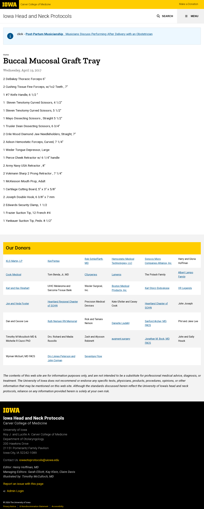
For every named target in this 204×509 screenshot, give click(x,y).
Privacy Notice (9, 506)
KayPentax (54, 261)
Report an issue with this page (23, 484)
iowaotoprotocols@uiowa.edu (39, 460)
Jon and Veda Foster (17, 303)
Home (6, 55)
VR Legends (185, 288)
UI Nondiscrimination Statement (33, 506)
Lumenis (116, 274)
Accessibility (57, 506)
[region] (102, 303)
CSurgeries (91, 274)
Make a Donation (188, 4)
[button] (165, 16)
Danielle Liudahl (120, 323)
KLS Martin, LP (14, 261)
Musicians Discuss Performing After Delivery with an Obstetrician (89, 34)
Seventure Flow (93, 356)
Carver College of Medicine (36, 4)
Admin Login (15, 491)
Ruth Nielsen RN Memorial (62, 321)
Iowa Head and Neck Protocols (37, 16)
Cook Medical (13, 274)
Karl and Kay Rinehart (17, 288)
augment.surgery (121, 338)
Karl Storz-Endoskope (157, 288)
